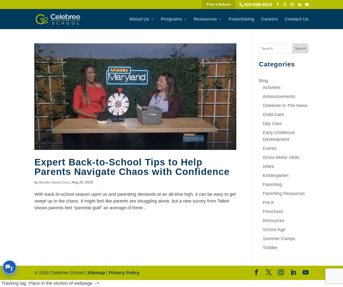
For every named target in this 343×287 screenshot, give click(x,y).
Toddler (270, 247)
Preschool (273, 211)
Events (269, 148)
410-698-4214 (258, 4)
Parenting (272, 184)
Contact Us (297, 19)
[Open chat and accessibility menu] (10, 267)
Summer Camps (279, 238)
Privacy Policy (124, 272)
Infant (268, 166)
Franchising (241, 19)
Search (300, 48)
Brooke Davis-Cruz (54, 182)
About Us (139, 19)
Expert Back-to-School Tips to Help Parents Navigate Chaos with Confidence (132, 167)
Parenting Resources (284, 193)
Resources (205, 19)
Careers (269, 19)
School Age (274, 229)
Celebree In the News (285, 105)
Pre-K (268, 202)
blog (263, 80)
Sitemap (96, 272)
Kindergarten (276, 175)
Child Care (273, 114)
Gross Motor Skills (281, 157)
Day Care (272, 123)
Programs (171, 19)
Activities (271, 87)
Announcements (279, 96)
